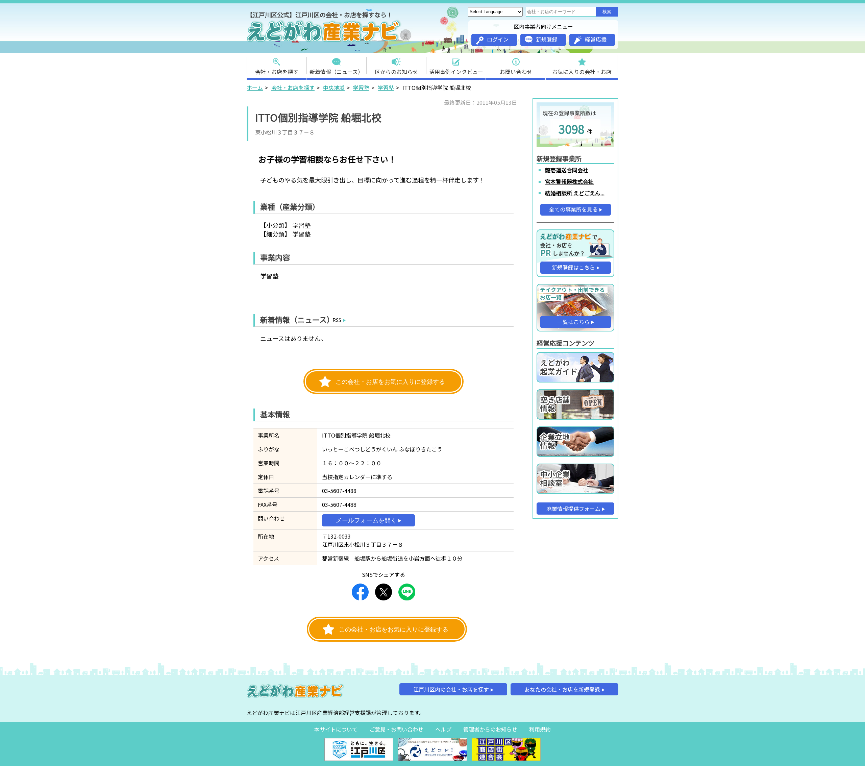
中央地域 (334, 87)
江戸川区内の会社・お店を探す (451, 689)
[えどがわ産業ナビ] (324, 41)
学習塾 (361, 87)
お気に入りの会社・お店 (582, 72)
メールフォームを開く (366, 520)
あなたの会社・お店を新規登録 (562, 689)
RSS (336, 320)
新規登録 (547, 39)
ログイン (498, 39)
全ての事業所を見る (573, 209)
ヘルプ (443, 729)
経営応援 (596, 39)
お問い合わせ (516, 72)
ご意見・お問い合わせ (396, 729)
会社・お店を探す (276, 72)
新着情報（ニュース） (336, 72)
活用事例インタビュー (456, 72)
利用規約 (540, 729)
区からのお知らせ (396, 72)
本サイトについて (335, 729)
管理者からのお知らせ (490, 729)
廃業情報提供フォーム (573, 508)
